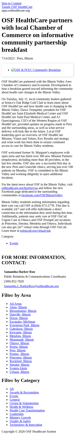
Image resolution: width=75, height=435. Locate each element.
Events (14, 243)
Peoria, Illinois (19, 346)
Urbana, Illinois (19, 372)
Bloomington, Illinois (23, 311)
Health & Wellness (21, 406)
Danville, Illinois (20, 314)
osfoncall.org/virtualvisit (35, 230)
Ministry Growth (20, 417)
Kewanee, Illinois (21, 332)
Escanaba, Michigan (22, 321)
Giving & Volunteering (24, 403)
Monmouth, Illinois (22, 339)
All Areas (16, 303)
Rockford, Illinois (21, 361)
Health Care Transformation (27, 410)
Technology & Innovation (26, 424)
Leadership (17, 414)
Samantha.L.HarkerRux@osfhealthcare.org (31, 286)
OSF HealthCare (17, 7)
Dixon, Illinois (19, 318)
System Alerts (18, 368)
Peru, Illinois (18, 350)
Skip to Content (11, 3)
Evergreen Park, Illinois (24, 325)
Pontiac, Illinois (19, 354)
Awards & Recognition (24, 392)
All (12, 389)
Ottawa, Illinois (19, 343)
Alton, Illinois (18, 307)
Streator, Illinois (19, 364)
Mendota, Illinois (20, 336)
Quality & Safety (20, 421)
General (15, 399)
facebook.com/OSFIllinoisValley (41, 195)
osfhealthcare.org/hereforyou (20, 188)
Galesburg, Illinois (21, 328)
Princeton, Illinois (21, 357)
